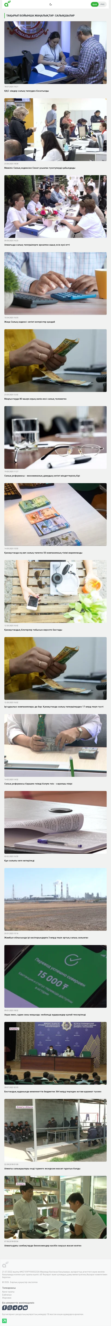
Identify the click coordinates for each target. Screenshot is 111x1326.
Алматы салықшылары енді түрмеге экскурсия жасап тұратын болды (42, 1168)
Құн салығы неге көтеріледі (19, 860)
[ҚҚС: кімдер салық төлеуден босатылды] (55, 53)
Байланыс (7, 1295)
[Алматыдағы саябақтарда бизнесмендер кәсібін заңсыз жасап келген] (55, 1208)
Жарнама (6, 1298)
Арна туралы (8, 1292)
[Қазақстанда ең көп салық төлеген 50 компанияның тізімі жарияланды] (55, 515)
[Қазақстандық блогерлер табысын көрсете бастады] (55, 592)
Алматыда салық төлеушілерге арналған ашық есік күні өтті (37, 245)
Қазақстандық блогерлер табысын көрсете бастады (33, 630)
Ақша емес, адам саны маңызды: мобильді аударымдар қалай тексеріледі (45, 1014)
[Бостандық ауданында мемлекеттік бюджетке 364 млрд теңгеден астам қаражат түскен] (55, 1054)
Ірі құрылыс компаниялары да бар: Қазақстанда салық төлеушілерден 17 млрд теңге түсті (53, 706)
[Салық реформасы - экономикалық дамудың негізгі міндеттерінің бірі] (55, 438)
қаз (95, 4)
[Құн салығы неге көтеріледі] (55, 823)
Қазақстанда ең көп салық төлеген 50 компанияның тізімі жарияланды (43, 553)
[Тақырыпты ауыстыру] (50, 4)
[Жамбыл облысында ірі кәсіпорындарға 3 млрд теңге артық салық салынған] (55, 900)
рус (102, 4)
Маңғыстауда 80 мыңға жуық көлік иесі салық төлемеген (35, 399)
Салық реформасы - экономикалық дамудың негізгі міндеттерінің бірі (42, 475)
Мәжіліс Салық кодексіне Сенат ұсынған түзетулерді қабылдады (39, 168)
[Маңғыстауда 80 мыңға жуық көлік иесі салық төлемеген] (55, 361)
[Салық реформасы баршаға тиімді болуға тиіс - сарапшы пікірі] (55, 746)
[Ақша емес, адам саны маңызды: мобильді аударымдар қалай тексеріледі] (55, 977)
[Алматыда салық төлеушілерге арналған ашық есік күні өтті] (55, 207)
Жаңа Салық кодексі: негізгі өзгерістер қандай (29, 322)
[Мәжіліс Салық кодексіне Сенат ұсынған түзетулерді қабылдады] (55, 130)
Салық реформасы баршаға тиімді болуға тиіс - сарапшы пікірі (38, 783)
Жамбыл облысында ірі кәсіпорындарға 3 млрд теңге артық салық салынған (46, 937)
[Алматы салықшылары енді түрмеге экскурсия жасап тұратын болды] (55, 1131)
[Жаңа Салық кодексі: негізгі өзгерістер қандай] (55, 284)
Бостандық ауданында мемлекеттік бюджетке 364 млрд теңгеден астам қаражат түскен (52, 1091)
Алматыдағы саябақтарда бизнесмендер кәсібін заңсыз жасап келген (42, 1245)
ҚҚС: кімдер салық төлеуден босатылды (26, 91)
